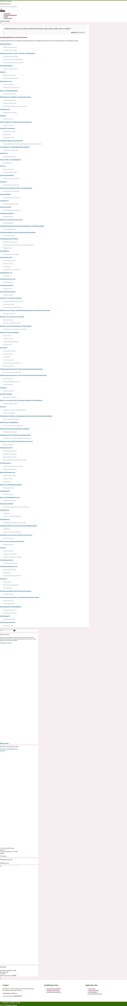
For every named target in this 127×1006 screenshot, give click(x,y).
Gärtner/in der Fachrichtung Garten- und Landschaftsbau (16, 188)
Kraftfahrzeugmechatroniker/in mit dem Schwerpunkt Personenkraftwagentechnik (23, 375)
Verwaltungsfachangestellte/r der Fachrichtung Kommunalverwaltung (19, 597)
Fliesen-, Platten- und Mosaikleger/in (10, 159)
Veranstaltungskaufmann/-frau (8, 566)
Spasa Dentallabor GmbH (9, 619)
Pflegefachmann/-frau (6, 447)
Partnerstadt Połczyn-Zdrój (95, 993)
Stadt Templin (91, 988)
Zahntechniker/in (5, 616)
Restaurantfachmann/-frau (7, 472)
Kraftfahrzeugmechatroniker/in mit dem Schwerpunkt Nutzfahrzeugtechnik (21, 369)
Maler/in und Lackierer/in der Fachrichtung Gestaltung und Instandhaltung (21, 400)
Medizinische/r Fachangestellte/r (9, 422)
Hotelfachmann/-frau (6, 257)
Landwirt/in (3, 387)
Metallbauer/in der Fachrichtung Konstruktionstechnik (15, 435)
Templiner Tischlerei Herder (10, 553)
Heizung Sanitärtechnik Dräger (11, 56)
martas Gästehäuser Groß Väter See (12, 197)
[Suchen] (14, 630)
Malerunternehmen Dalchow (10, 403)
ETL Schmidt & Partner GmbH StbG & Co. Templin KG (16, 506)
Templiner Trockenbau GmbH (10, 68)
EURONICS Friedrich (8, 294)
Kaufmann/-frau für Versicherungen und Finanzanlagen (15, 326)
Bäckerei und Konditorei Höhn (11, 78)
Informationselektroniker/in (8, 291)
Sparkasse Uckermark (9, 84)
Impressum (12, 1002)
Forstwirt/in (3, 181)
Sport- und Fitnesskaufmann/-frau (9, 497)
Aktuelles (6, 16)
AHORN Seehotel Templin (9, 131)
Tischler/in (3, 547)
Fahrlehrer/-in (4, 153)
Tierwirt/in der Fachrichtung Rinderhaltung (12, 541)
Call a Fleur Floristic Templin (10, 172)
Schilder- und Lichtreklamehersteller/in (11, 484)
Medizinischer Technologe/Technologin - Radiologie (14, 428)
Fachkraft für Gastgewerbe (7, 128)
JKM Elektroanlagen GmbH (10, 103)
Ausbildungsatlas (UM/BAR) (54, 988)
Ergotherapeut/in (5, 109)
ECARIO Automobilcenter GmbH (11, 381)
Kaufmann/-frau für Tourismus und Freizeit (12, 316)
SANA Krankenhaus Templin (10, 50)
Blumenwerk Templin (9, 169)
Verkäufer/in (3, 578)
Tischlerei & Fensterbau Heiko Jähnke (12, 307)
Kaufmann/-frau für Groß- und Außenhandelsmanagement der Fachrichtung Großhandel (25, 310)
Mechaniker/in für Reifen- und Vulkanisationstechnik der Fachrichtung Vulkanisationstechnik (26, 416)
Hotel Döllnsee (7, 134)
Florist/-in (3, 166)
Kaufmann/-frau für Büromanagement (11, 298)
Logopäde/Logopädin (6, 394)
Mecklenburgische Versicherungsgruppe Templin (15, 329)
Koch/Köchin (3, 347)
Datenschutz (6, 1002)
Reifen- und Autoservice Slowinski (12, 419)
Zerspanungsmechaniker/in (7, 622)
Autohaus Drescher (8, 378)
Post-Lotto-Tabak (8, 344)
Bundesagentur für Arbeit (53, 990)
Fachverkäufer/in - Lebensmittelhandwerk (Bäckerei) (15, 147)
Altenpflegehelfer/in (5, 44)
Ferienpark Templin (8, 263)
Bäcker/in (2, 72)
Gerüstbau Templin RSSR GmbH (11, 203)
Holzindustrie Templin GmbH (10, 241)
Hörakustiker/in (4, 251)
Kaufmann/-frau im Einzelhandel (9, 332)
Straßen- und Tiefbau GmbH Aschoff (12, 516)
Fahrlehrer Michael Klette (10, 156)
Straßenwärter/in (5, 519)
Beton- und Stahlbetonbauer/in (9, 90)
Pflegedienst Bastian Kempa (10, 47)
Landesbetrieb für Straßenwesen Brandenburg (14, 522)
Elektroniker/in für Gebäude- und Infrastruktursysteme (15, 97)
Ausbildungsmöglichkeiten (10, 15)
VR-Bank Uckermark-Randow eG (11, 87)
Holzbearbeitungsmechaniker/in (9, 238)
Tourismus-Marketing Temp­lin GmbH (12, 323)
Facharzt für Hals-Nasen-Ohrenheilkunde (13, 425)
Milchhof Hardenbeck (9, 222)
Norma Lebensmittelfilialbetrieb (11, 341)
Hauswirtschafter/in (5, 207)
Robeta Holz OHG (8, 247)
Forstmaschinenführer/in (7, 175)
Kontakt (18, 1002)
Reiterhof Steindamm (8, 444)
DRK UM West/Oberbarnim (10, 450)
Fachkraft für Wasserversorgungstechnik (11, 140)
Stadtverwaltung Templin (9, 603)
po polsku (9, 18)
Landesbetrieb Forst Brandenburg (11, 178)
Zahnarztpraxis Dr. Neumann (10, 610)
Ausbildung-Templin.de (5, 3)
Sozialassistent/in (5, 491)
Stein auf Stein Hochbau (9, 235)
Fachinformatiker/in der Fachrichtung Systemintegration (16, 122)
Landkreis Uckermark (9, 125)
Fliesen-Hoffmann (8, 162)
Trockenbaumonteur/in (6, 560)
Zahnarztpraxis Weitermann (10, 612)
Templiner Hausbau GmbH (10, 93)
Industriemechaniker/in (6, 285)
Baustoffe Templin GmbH (9, 313)
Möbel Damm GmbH (8, 550)
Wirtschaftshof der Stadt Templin (11, 191)
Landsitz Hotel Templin (9, 137)
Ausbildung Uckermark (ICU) (54, 992)
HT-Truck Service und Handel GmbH (12, 372)
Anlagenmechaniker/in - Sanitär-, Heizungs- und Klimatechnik (17, 53)
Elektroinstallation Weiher (10, 100)
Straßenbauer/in (4, 510)
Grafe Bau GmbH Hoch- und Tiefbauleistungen (15, 409)
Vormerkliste (7, 13)
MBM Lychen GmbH (8, 625)
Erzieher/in (3, 115)
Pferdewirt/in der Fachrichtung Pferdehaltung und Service (16, 441)
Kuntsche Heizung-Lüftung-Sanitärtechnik (13, 62)
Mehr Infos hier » (4, 743)
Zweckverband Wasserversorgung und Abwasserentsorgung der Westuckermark (22, 143)
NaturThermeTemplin (8, 319)
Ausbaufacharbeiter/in (6, 65)
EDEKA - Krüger (7, 335)
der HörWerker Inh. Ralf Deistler (11, 254)
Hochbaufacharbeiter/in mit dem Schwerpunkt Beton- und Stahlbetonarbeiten (22, 226)
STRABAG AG (7, 513)
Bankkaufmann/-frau (6, 81)
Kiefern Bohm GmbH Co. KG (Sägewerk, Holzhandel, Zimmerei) (18, 245)
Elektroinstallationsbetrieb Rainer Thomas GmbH (15, 106)
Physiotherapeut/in (5, 463)
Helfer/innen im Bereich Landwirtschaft (11, 219)
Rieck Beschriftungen (9, 487)
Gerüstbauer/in (4, 200)
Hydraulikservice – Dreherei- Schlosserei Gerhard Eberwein (18, 438)
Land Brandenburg (92, 992)
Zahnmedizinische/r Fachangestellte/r (10, 606)
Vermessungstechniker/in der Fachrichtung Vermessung (15, 591)
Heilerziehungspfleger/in (7, 213)
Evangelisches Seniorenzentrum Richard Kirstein (15, 459)
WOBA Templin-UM (8, 282)
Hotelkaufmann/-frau (6, 272)
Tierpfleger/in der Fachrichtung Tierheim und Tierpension (16, 535)
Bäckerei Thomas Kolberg (10, 75)
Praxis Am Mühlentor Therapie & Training (13, 466)
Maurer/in (3, 406)
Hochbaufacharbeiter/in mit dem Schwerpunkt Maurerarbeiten (18, 232)
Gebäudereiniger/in (5, 194)
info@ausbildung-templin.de (10, 993)
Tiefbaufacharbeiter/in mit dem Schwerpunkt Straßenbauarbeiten (18, 525)
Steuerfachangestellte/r (6, 503)
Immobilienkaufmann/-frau (7, 279)
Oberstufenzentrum (8, 118)
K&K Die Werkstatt (8, 384)
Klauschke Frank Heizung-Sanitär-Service (13, 59)
